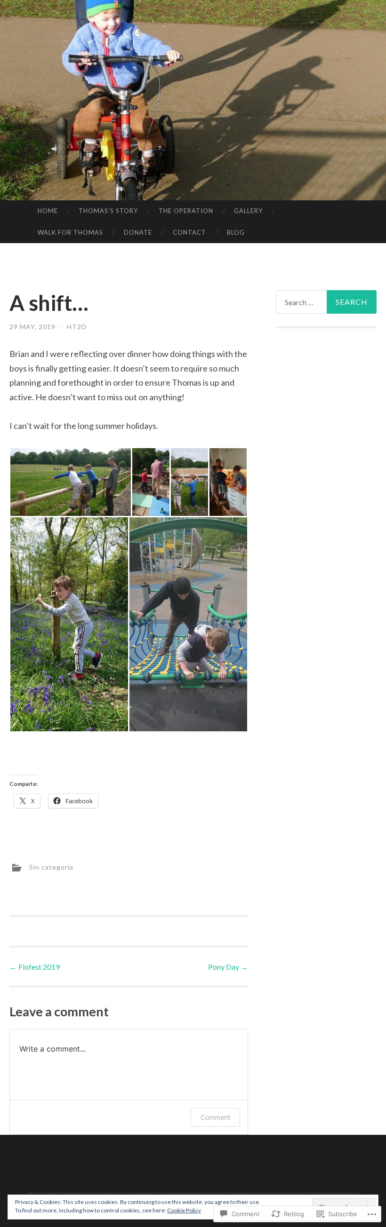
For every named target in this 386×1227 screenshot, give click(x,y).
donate (138, 232)
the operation (186, 210)
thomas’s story (108, 210)
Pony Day (228, 966)
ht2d (77, 327)
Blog (236, 232)
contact (189, 232)
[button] (70, 482)
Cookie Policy (184, 1210)
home (48, 210)
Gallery (248, 210)
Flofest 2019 (34, 966)
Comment (215, 1117)
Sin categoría (51, 867)
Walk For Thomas (70, 232)
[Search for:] (326, 302)
